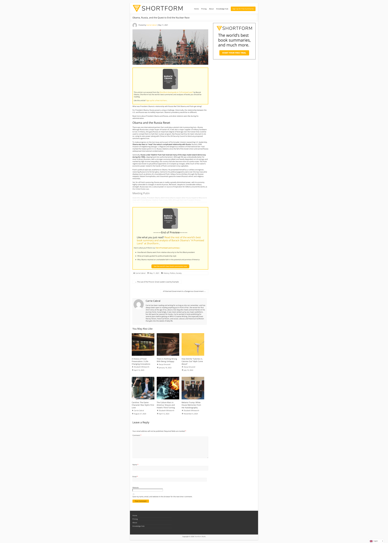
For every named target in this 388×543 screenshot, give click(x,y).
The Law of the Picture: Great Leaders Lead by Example (157, 282)
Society (179, 273)
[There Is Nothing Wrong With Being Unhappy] (168, 334)
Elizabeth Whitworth (141, 367)
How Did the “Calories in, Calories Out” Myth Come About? (192, 361)
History (166, 273)
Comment (136, 435)
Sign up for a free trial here (156, 100)
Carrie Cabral (152, 25)
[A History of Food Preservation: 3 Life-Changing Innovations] (143, 334)
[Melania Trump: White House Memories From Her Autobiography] (193, 378)
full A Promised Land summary (168, 248)
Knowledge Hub (222, 9)
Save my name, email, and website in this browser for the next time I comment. (162, 496)
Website (135, 487)
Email (135, 476)
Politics (172, 273)
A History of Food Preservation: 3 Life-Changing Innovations (141, 361)
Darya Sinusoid (164, 364)
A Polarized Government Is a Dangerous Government (184, 291)
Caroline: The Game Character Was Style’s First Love (143, 405)
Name (135, 464)
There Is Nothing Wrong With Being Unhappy (167, 360)
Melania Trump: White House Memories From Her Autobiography (191, 405)
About (211, 9)
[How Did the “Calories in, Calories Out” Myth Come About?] (193, 334)
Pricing (204, 9)
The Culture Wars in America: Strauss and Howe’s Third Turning (166, 405)
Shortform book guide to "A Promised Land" (176, 92)
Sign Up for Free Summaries (243, 9)
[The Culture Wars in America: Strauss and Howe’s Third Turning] (168, 378)
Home (196, 9)
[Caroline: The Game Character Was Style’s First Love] (143, 378)
